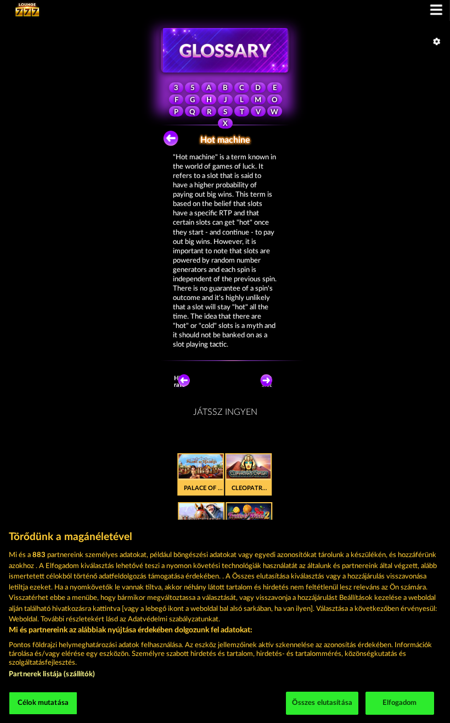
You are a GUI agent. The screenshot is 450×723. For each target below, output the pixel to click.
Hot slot (267, 381)
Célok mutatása (43, 703)
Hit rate (179, 381)
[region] (225, 621)
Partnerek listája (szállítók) (52, 674)
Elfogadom (400, 703)
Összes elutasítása (322, 703)
